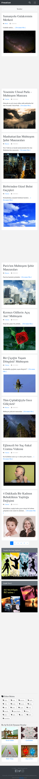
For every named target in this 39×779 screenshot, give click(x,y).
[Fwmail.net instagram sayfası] (22, 771)
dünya (27, 711)
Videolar (7, 99)
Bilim (6, 23)
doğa (30, 704)
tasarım (22, 704)
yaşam (21, 707)
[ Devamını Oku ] (20, 27)
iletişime (21, 777)
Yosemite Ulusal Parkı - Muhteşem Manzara (17, 93)
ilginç (5, 700)
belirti (29, 715)
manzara (22, 700)
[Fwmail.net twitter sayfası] (19, 771)
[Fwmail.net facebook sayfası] (16, 771)
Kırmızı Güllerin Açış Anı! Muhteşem (16, 314)
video (5, 704)
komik (14, 704)
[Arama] (30, 2)
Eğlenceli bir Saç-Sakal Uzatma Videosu (17, 447)
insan (13, 700)
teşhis (13, 715)
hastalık (6, 711)
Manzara (7, 144)
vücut (29, 707)
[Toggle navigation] (34, 2)
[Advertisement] (19, 72)
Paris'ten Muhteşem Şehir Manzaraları (18, 267)
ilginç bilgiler (16, 711)
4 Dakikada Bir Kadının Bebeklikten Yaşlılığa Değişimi (17, 497)
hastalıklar (7, 718)
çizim (21, 715)
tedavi (5, 715)
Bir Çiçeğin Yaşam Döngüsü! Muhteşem (15, 359)
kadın (13, 707)
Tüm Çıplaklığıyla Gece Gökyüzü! (17, 402)
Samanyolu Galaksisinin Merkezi (17, 18)
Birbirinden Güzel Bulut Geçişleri (18, 188)
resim (5, 707)
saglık (30, 700)
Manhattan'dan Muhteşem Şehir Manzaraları (18, 138)
